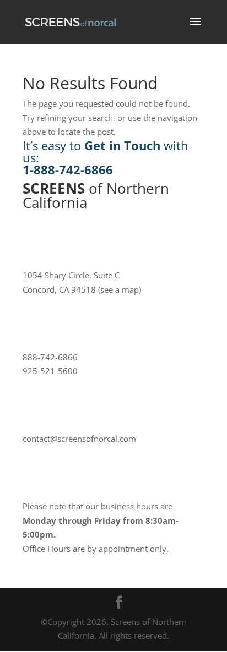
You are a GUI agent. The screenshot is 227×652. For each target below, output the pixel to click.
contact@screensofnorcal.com (79, 438)
